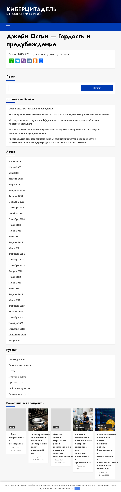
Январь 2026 (16, 195)
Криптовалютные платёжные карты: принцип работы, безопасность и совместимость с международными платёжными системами (52, 140)
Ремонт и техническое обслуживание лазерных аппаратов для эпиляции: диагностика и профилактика (54, 131)
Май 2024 (14, 236)
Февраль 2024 (16, 253)
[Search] (111, 26)
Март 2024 (14, 247)
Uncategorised (17, 359)
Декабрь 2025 (16, 201)
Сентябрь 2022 (17, 334)
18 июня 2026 (60, 462)
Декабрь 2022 (16, 317)
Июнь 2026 (15, 167)
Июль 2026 (15, 161)
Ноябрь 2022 (16, 323)
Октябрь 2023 (16, 265)
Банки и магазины (20, 365)
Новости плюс (17, 376)
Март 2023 (14, 299)
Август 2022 (15, 340)
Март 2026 (14, 184)
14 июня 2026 (82, 469)
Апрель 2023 (16, 294)
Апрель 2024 (16, 242)
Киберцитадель (31, 9)
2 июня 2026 (104, 475)
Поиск (10, 76)
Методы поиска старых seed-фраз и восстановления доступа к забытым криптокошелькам (54, 122)
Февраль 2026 (16, 190)
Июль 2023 (15, 276)
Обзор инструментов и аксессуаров (31, 108)
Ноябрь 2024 (16, 213)
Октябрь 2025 (16, 207)
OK (77, 488)
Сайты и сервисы (19, 388)
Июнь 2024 (15, 230)
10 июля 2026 (38, 459)
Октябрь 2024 (16, 219)
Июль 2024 (15, 224)
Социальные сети (19, 393)
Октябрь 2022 (16, 328)
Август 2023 (15, 271)
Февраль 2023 (16, 305)
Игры (12, 370)
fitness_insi (15, 447)
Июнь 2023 (15, 282)
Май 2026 (14, 172)
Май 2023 (14, 288)
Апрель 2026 (16, 178)
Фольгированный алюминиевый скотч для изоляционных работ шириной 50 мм (59, 114)
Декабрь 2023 (16, 259)
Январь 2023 (16, 311)
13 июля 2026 (16, 450)
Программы (16, 382)
